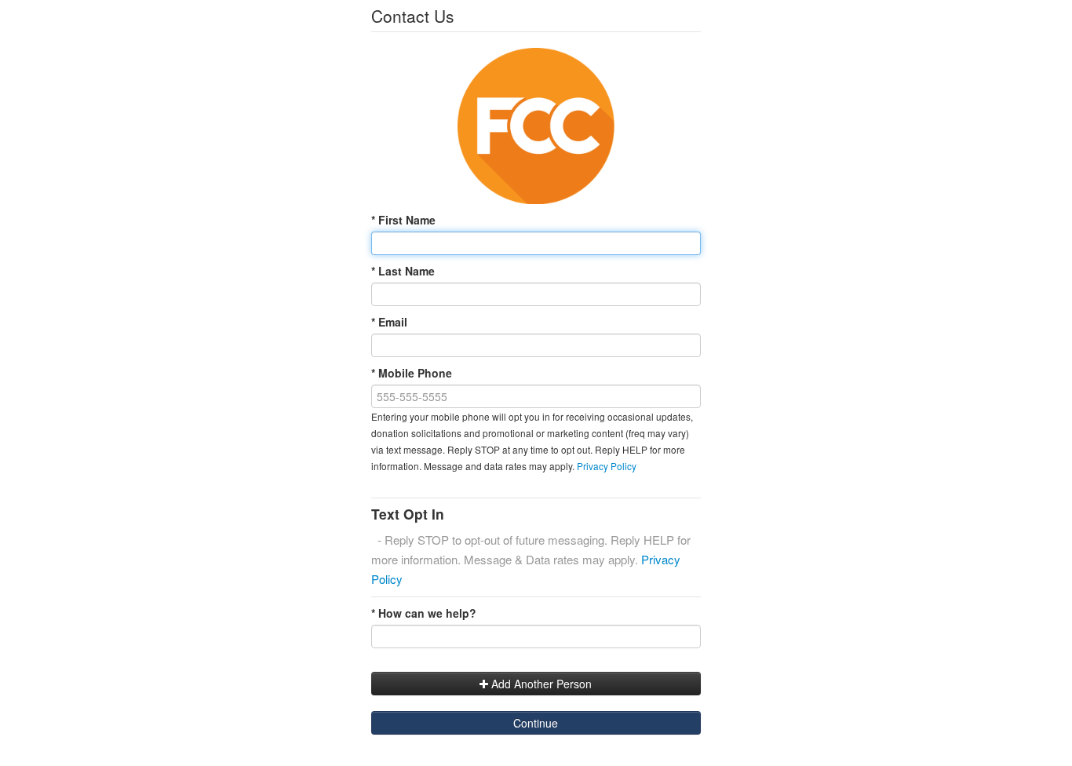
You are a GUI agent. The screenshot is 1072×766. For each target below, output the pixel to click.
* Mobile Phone (411, 373)
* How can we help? (423, 613)
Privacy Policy (606, 465)
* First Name (403, 220)
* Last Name (403, 271)
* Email (389, 322)
